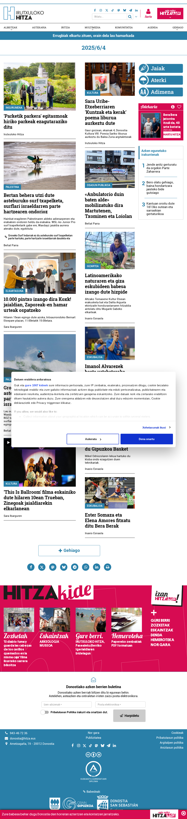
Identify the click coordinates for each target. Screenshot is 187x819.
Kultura (11, 483)
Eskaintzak (162, 630)
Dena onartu (146, 439)
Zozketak (160, 625)
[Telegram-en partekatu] (74, 567)
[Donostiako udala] (117, 804)
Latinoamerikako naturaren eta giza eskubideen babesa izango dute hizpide (106, 283)
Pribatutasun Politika (63, 712)
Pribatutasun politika (169, 737)
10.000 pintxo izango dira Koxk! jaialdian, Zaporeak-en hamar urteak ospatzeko (37, 304)
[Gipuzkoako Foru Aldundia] (71, 804)
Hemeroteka (162, 640)
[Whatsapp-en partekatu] (85, 567)
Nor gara (160, 645)
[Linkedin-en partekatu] (96, 567)
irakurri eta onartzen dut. (79, 712)
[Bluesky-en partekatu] (63, 567)
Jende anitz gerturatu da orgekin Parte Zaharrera (161, 168)
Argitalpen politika (171, 742)
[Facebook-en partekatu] (31, 567)
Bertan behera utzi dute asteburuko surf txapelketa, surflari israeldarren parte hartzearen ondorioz (33, 203)
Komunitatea (124, 27)
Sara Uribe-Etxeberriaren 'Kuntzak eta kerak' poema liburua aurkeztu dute (105, 112)
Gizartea (93, 266)
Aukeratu (91, 439)
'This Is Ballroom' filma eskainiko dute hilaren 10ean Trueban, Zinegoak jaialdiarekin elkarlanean (40, 500)
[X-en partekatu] (41, 567)
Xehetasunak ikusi (154, 427)
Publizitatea (93, 737)
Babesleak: (94, 791)
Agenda (153, 27)
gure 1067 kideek (36, 385)
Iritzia (65, 27)
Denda (156, 635)
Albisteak (10, 27)
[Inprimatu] (107, 567)
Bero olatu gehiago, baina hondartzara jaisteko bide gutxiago (159, 187)
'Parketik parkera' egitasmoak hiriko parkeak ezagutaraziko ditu (36, 121)
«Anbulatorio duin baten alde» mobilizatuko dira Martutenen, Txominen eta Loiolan (108, 205)
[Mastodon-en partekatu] (52, 567)
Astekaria (39, 27)
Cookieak (177, 733)
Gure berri (160, 620)
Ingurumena (14, 107)
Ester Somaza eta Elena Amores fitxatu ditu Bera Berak (107, 520)
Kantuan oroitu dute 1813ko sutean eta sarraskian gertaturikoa (160, 209)
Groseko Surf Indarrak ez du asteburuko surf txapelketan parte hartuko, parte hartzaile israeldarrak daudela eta (40, 237)
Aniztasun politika (171, 747)
